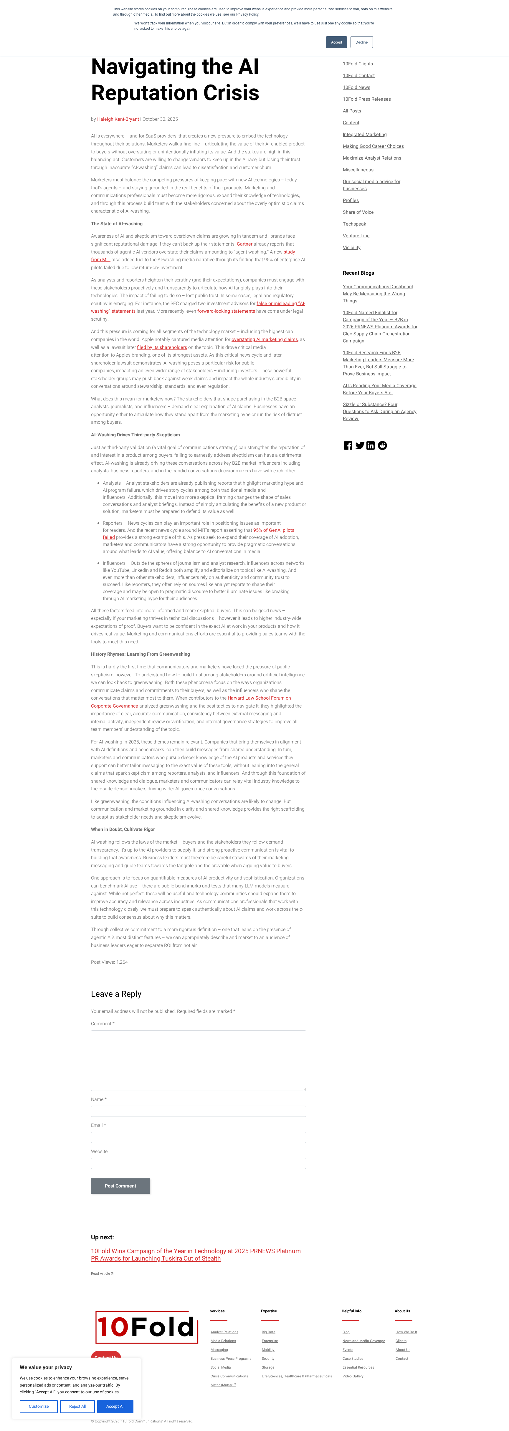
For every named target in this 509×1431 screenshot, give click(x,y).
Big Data (268, 1332)
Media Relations (223, 1341)
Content (351, 122)
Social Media (221, 1367)
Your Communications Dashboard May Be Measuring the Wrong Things (378, 293)
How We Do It (406, 1332)
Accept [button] (336, 41)
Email (98, 1125)
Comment (103, 1023)
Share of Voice (358, 212)
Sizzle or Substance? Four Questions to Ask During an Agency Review (380, 411)
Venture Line (356, 235)
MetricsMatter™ (223, 1385)
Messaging (219, 1349)
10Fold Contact (359, 75)
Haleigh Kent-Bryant (118, 119)
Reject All (77, 1406)
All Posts (352, 111)
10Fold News (356, 87)
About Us (403, 1349)
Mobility (268, 1349)
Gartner (244, 244)
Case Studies (353, 1358)
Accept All (115, 1406)
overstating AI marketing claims (265, 339)
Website (99, 1151)
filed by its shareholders (162, 347)
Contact (402, 1358)
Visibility (352, 247)
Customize (39, 1406)
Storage (268, 1367)
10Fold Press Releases (367, 99)
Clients (401, 1341)
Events (348, 1349)
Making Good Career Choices (373, 146)
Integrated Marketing (365, 134)
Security (268, 1358)
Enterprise (270, 1341)
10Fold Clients (358, 63)
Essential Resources (358, 1367)
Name (99, 1099)
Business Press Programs (231, 1358)
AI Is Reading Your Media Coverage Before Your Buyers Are (380, 389)
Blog (346, 1332)
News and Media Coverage (364, 1341)
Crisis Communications (229, 1376)
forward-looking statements (226, 311)
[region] (76, 1388)
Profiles (351, 200)
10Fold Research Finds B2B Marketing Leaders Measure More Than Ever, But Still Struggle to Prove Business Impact (378, 363)
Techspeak (354, 224)
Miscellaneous (358, 169)
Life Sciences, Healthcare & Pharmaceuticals (297, 1376)
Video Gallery (353, 1376)
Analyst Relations (224, 1332)
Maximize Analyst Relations (372, 158)
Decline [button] (362, 41)
